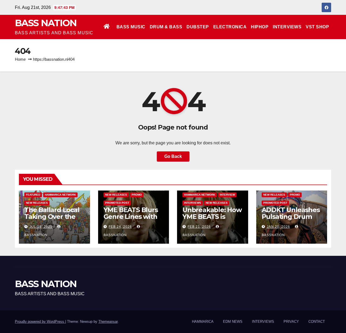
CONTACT (316, 322)
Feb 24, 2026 (120, 227)
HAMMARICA (203, 322)
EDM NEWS (232, 322)
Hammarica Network (60, 194)
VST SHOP (317, 27)
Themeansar (108, 322)
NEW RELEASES (37, 202)
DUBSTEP (198, 27)
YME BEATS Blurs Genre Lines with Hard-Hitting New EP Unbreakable (131, 220)
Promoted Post (117, 202)
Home (20, 59)
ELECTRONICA (230, 27)
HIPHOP (259, 27)
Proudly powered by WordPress (40, 322)
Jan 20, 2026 (278, 227)
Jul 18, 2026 (40, 227)
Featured (33, 194)
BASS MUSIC (131, 27)
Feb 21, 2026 (199, 227)
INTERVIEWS (287, 27)
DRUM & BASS (166, 27)
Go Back (173, 156)
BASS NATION (45, 23)
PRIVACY (291, 322)
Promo (137, 194)
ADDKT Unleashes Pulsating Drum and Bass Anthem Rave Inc (291, 220)
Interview (227, 194)
